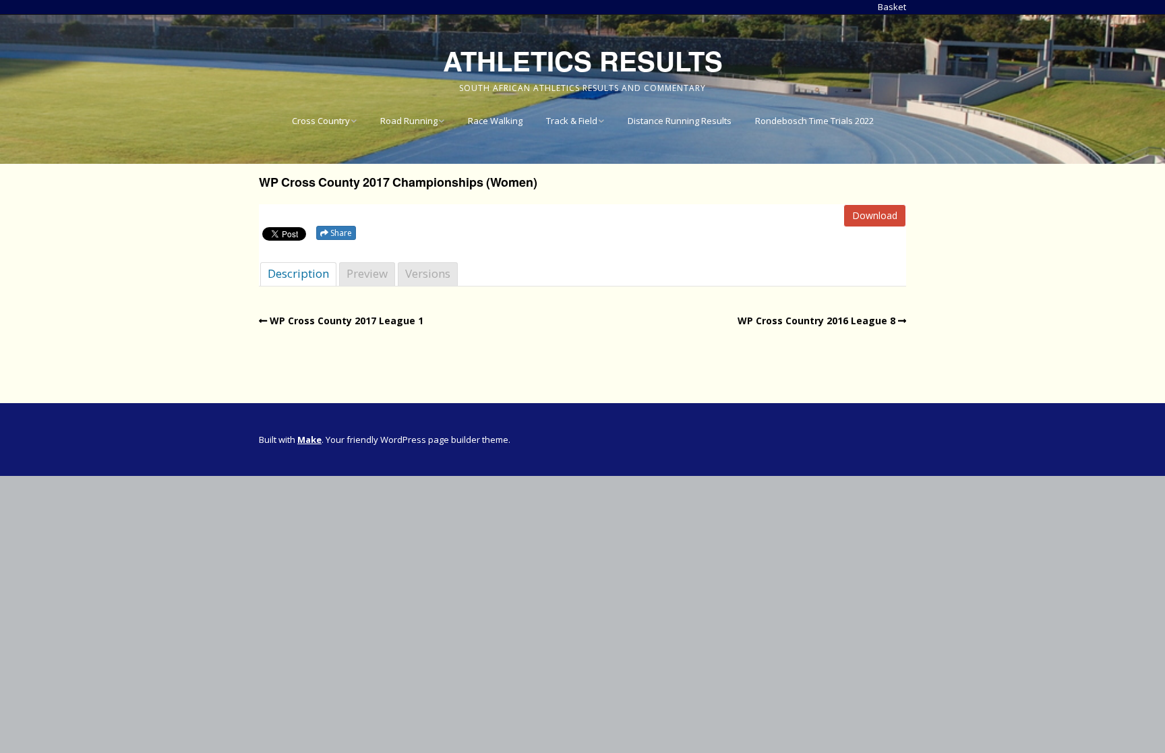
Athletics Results (583, 60)
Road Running (409, 121)
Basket (892, 7)
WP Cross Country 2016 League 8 (816, 320)
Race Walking (495, 121)
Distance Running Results (679, 121)
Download (874, 215)
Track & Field (571, 121)
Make (309, 439)
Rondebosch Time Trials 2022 (814, 121)
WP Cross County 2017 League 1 (346, 320)
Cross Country (321, 121)
